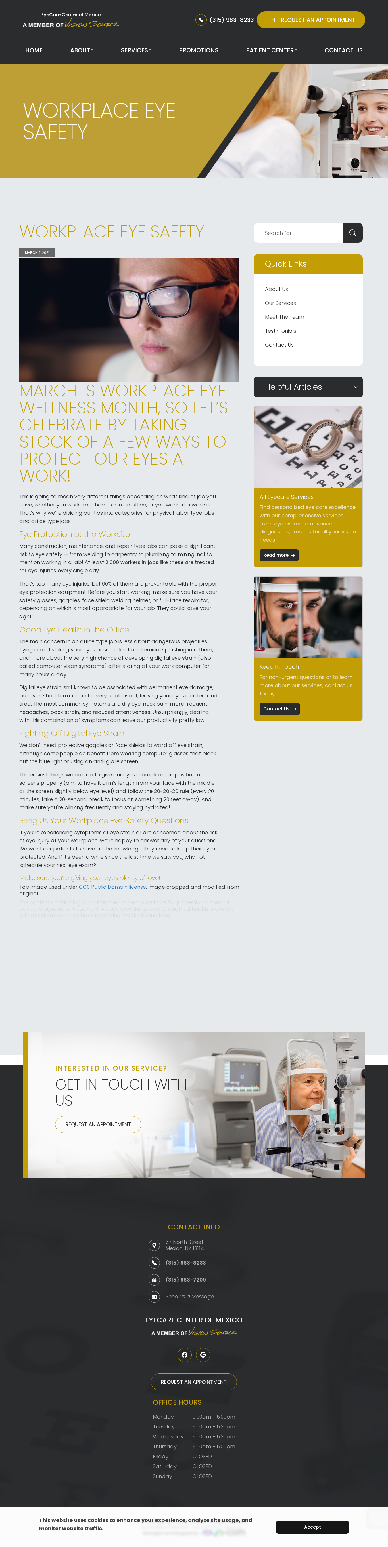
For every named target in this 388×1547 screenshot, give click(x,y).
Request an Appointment (98, 1124)
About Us (276, 289)
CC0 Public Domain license (112, 886)
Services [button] (134, 50)
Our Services (280, 303)
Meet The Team (284, 316)
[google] (203, 1355)
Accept (312, 1527)
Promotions (198, 50)
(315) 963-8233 (186, 1262)
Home (34, 50)
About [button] (80, 50)
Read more (276, 555)
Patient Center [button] (270, 50)
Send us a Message (190, 1297)
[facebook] (185, 1355)
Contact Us (344, 50)
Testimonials (280, 330)
